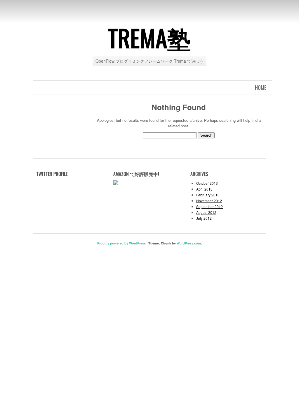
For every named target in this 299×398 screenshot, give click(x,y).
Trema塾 (149, 37)
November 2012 (209, 200)
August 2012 (206, 212)
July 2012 (204, 218)
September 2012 (209, 206)
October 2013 (207, 183)
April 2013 (204, 188)
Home (260, 87)
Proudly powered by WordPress (121, 243)
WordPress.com (189, 243)
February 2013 (208, 194)
